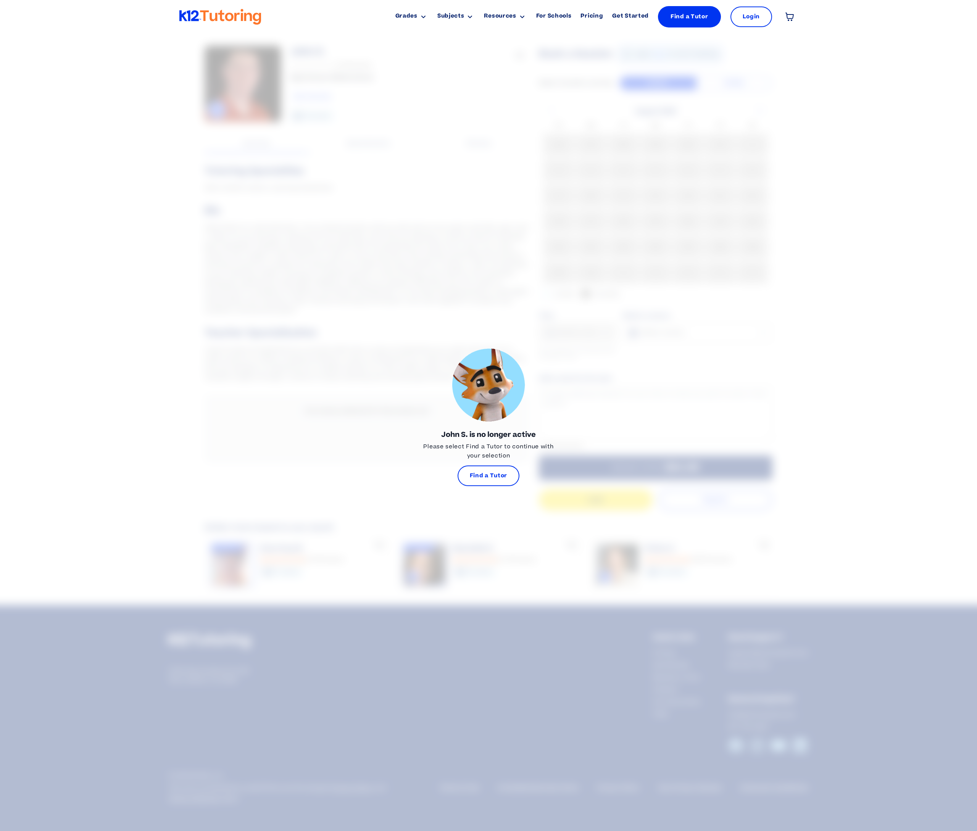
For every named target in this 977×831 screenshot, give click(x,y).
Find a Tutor (689, 17)
